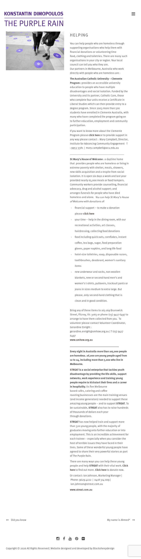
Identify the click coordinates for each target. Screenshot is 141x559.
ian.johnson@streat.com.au (86, 484)
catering (90, 391)
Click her (100, 470)
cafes (81, 391)
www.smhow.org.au (81, 340)
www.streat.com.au (81, 490)
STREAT (74, 370)
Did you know (17, 520)
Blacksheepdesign (103, 548)
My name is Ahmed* (119, 520)
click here (94, 135)
